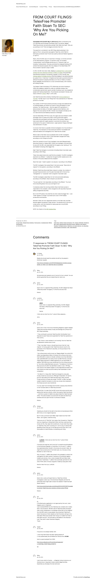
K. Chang (39, 253)
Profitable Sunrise (63, 226)
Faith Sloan (56, 222)
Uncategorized (44, 222)
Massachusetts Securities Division (67, 224)
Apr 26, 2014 (40, 498)
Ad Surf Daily (19, 222)
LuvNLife (41, 440)
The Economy (37, 222)
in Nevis (44, 93)
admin (41, 303)
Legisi (57, 224)
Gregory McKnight (79, 222)
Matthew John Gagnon (81, 224)
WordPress (87, 577)
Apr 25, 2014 (40, 255)
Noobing (56, 226)
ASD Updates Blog (51, 209)
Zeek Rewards (73, 227)
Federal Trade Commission (66, 222)
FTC (73, 222)
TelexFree (69, 226)
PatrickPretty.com (21, 3)
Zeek (68, 227)
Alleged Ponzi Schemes (28, 222)
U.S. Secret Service (76, 226)
